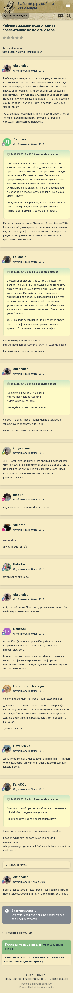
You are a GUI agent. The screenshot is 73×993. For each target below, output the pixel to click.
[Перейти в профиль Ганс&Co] (7, 259)
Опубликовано (28, 70)
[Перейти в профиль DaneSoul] (7, 631)
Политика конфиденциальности (25, 978)
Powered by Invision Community (36, 987)
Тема (40, 974)
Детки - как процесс (30, 51)
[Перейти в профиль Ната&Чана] (7, 749)
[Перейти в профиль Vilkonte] (7, 527)
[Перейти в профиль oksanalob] (7, 68)
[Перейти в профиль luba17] (7, 497)
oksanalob (17, 48)
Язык (28, 974)
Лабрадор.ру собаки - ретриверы (37, 5)
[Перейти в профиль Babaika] (7, 567)
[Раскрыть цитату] (9, 154)
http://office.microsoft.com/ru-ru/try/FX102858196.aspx (34, 344)
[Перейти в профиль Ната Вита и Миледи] (7, 689)
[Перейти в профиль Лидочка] (7, 142)
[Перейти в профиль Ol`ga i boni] (7, 451)
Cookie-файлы (59, 978)
